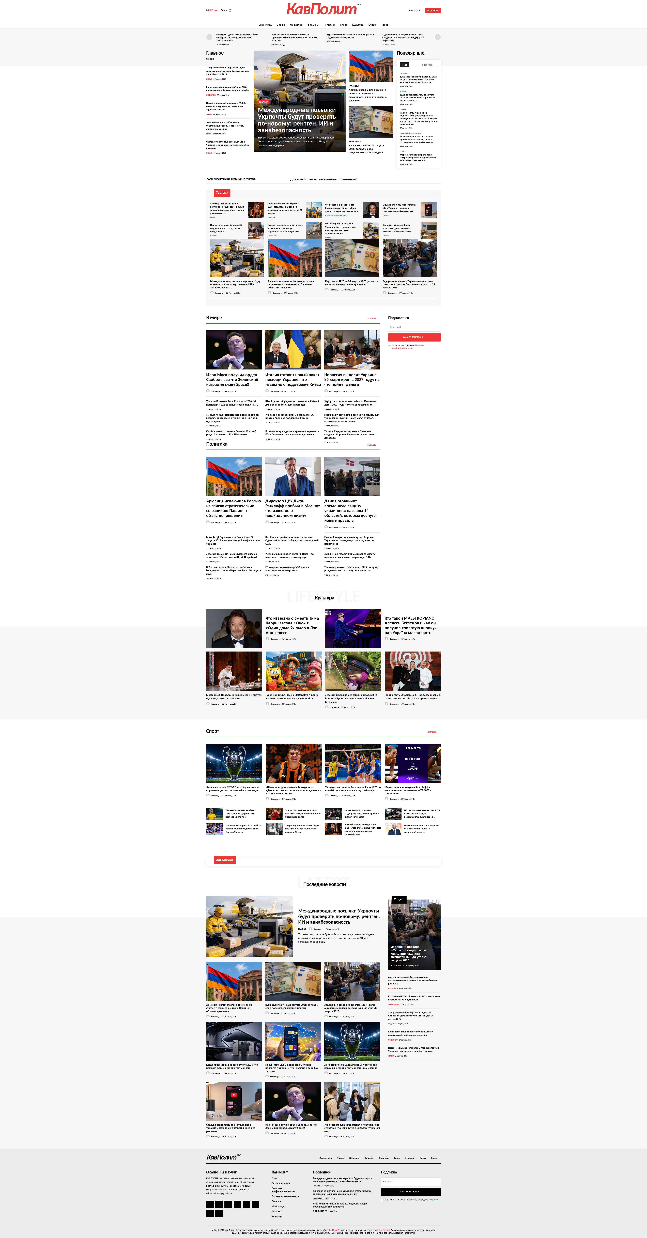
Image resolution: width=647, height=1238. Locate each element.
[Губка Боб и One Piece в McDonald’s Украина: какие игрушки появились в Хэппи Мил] (294, 671)
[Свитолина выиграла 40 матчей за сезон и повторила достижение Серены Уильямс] (214, 829)
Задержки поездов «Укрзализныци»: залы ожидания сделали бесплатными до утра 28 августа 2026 (403, 37)
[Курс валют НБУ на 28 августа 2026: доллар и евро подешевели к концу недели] (371, 122)
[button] (227, 10)
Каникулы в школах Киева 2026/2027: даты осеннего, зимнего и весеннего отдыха (397, 228)
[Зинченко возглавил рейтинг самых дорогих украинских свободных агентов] (214, 814)
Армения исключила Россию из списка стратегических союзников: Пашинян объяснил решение (294, 37)
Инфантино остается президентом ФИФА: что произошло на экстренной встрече (421, 828)
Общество (210, 95)
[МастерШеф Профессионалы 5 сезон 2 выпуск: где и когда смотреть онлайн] (234, 671)
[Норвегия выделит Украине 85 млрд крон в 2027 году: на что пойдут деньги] (256, 230)
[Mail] (228, 1204)
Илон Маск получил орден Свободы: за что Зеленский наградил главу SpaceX (232, 380)
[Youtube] (219, 1213)
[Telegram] (246, 1204)
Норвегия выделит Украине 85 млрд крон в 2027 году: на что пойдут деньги (226, 228)
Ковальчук (219, 293)
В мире (403, 92)
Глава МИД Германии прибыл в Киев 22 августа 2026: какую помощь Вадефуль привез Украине (233, 540)
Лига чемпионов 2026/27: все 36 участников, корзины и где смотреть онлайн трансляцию (225, 125)
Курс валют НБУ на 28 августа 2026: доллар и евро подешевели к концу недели (366, 149)
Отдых (209, 79)
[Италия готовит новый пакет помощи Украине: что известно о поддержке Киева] (293, 349)
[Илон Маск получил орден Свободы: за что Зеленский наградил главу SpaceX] (234, 349)
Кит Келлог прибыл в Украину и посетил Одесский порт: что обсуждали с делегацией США (292, 540)
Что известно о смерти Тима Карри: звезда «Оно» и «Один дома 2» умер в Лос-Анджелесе (341, 208)
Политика (354, 86)
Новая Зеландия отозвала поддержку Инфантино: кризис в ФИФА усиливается (362, 813)
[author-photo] (212, 293)
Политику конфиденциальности (423, 1200)
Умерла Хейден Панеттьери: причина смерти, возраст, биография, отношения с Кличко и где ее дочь (233, 418)
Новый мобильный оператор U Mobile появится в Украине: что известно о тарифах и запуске (226, 106)
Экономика (355, 142)
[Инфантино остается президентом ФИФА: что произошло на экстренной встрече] (393, 829)
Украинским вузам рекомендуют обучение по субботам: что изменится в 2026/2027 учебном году (352, 1128)
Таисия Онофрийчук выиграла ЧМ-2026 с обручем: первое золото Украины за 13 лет (303, 813)
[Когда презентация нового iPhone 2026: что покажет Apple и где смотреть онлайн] (234, 1041)
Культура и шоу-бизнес (410, 133)
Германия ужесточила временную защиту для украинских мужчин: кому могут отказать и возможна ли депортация (351, 418)
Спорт (209, 134)
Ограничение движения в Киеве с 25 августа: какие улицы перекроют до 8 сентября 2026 (285, 228)
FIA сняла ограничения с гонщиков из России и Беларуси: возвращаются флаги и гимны (422, 813)
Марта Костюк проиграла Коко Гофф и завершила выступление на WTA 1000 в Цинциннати (418, 158)
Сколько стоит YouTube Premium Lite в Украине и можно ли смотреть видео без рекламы (227, 145)
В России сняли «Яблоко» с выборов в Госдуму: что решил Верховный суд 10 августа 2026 (233, 570)
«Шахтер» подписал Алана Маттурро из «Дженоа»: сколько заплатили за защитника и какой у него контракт (293, 790)
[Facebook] (426, 179)
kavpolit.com (383, 1230)
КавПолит (333, 1230)
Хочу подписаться (413, 337)
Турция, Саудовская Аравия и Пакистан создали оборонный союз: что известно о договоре (349, 434)
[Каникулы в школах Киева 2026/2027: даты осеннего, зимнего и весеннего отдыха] (429, 230)
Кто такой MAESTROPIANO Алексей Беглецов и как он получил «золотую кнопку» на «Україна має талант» (411, 625)
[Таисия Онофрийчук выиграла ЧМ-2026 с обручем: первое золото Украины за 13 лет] (274, 814)
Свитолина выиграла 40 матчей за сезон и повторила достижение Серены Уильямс (243, 828)
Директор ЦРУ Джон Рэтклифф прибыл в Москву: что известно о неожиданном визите (292, 508)
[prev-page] (209, 37)
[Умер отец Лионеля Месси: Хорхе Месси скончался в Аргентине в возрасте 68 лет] (274, 829)
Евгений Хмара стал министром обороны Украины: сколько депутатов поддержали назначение (349, 540)
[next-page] (438, 37)
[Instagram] (432, 179)
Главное (263, 102)
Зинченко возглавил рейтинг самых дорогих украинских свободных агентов (240, 813)
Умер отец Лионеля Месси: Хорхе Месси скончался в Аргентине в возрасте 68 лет (302, 828)
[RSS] (237, 1204)
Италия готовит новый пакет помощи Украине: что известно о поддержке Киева (293, 380)
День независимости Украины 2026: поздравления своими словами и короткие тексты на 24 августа (418, 80)
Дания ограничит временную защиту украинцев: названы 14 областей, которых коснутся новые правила (351, 511)
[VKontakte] (210, 1213)
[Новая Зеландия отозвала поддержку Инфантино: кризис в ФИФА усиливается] (333, 814)
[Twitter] (437, 179)
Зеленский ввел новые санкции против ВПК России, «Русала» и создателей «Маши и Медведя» (416, 139)
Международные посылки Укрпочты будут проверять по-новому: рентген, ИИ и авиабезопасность (237, 37)
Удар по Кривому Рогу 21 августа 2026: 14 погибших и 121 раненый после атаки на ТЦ (417, 98)
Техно (209, 115)
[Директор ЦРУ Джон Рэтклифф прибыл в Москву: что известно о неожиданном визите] (293, 476)
